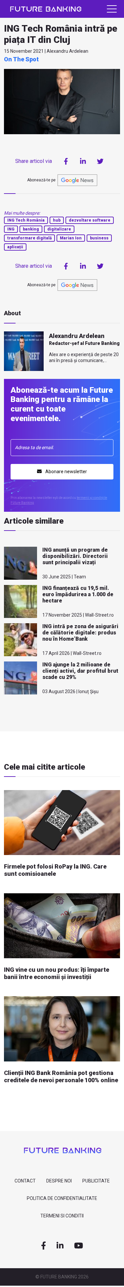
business (99, 238)
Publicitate (96, 1180)
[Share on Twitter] (100, 161)
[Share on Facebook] (66, 161)
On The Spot (21, 59)
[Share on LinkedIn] (83, 161)
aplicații (15, 247)
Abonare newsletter (65, 471)
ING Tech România (26, 220)
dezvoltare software (89, 220)
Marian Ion (71, 238)
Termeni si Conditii (62, 1215)
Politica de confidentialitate (62, 1198)
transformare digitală (29, 238)
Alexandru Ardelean (76, 335)
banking (31, 229)
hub (57, 220)
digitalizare (59, 229)
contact (25, 1180)
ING (11, 229)
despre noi (59, 1180)
